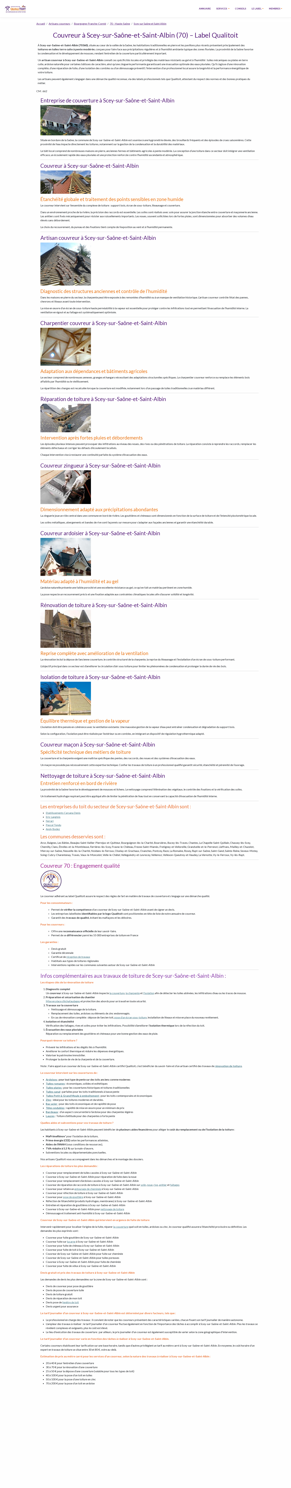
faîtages (175, 1184)
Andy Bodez (53, 829)
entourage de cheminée (87, 1188)
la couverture (117, 993)
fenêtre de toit (70, 1302)
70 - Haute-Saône (120, 23)
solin (143, 1184)
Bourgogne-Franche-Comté (90, 23)
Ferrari (50, 820)
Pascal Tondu (53, 825)
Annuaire (205, 8)
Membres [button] (274, 8)
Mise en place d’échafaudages (63, 1001)
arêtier (163, 1184)
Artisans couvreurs (59, 23)
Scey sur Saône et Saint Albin (150, 23)
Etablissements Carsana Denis (63, 812)
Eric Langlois (53, 816)
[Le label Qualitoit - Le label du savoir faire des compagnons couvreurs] (15, 8)
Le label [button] (257, 8)
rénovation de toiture (228, 1066)
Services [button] (222, 8)
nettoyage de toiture (112, 1209)
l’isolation (148, 993)
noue (150, 1184)
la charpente (133, 993)
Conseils (240, 8)
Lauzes (50, 1116)
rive (156, 1184)
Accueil (40, 23)
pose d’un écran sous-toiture (130, 1017)
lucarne (71, 1241)
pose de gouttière (73, 1197)
